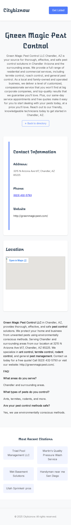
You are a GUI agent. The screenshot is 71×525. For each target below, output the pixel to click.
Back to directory (35, 123)
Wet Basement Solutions (19, 474)
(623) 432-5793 (22, 195)
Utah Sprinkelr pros (18, 488)
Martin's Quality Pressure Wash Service (52, 455)
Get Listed (58, 10)
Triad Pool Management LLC (19, 453)
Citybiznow (16, 10)
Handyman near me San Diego (52, 474)
